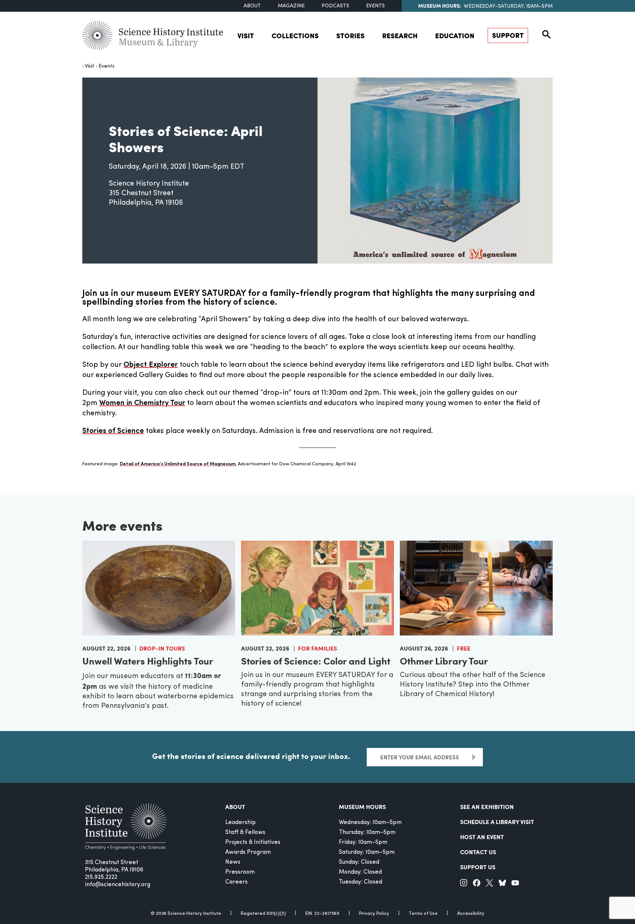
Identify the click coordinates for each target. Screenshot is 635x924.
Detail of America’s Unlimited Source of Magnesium (178, 464)
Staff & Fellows (245, 832)
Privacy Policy (374, 913)
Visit (245, 35)
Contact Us (478, 852)
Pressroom (240, 872)
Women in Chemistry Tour (142, 403)
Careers (236, 882)
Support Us (477, 867)
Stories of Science (113, 431)
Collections (295, 35)
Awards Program (248, 852)
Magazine (291, 6)
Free (463, 648)
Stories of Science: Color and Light (315, 660)
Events (375, 6)
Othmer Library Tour (444, 660)
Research (399, 35)
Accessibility (470, 913)
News (232, 862)
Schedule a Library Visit (497, 821)
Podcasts (335, 6)
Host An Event (482, 836)
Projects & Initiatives (252, 842)
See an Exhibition (487, 806)
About (252, 6)
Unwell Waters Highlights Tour (147, 660)
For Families (317, 648)
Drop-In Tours (162, 648)
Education (454, 35)
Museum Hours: (439, 5)
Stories (350, 35)
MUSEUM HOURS (362, 806)
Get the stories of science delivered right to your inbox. (251, 756)
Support (508, 35)
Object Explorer (150, 365)
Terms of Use (423, 913)
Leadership (240, 822)
